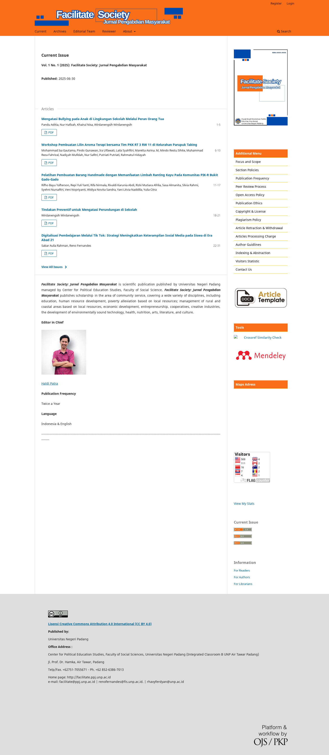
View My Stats (244, 503)
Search (285, 31)
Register (276, 3)
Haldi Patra (49, 383)
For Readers (242, 570)
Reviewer (109, 31)
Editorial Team (84, 31)
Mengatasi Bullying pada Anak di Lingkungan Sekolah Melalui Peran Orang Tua (102, 119)
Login (290, 3)
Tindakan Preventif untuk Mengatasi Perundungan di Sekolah (89, 209)
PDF (51, 132)
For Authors (242, 577)
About (128, 31)
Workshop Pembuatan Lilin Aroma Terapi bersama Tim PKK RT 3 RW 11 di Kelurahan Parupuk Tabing (119, 144)
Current (40, 31)
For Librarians (243, 584)
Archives (59, 31)
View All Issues (51, 267)
